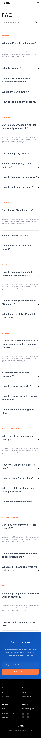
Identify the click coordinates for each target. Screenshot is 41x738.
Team (3, 709)
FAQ (2, 692)
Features (24, 688)
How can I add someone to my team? (18, 624)
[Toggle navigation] (35, 2)
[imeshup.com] (14, 3)
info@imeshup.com (28, 709)
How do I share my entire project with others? (19, 398)
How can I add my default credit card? (19, 466)
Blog (2, 688)
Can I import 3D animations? (17, 210)
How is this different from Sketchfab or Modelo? (16, 80)
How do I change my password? (19, 177)
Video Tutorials (26, 696)
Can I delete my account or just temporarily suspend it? (19, 127)
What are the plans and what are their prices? (19, 569)
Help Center (5, 696)
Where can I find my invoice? (18, 501)
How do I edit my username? (17, 187)
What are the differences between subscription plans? (20, 555)
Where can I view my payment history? (18, 438)
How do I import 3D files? (16, 235)
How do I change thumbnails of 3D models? (19, 302)
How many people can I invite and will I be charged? (20, 595)
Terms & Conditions (7, 713)
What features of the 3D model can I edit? (18, 316)
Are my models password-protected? (16, 374)
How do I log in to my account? (19, 102)
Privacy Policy (5, 717)
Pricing (24, 692)
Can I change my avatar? (15, 153)
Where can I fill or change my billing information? (18, 490)
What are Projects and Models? (19, 43)
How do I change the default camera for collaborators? (17, 274)
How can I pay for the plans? (17, 478)
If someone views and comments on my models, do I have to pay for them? (20, 344)
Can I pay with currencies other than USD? (19, 526)
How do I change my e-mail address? (16, 165)
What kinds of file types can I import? (18, 247)
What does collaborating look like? (18, 411)
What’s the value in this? (15, 91)
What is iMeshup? (12, 68)
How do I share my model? (16, 386)
